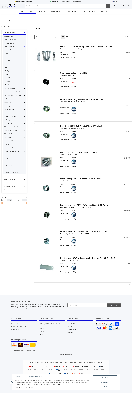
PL (52, 370)
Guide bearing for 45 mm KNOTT (74, 73)
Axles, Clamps (8, 36)
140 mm (97, 60)
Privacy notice (56, 384)
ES (37, 370)
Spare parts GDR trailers (11, 172)
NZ (66, 370)
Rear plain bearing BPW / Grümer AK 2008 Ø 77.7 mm (84, 205)
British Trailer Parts (9, 186)
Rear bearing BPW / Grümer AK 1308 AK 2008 (80, 152)
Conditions (70, 326)
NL (95, 366)
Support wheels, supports (12, 155)
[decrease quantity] (111, 84)
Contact (41, 328)
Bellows (7, 81)
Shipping (70, 332)
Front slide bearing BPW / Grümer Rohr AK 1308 (81, 99)
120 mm (97, 57)
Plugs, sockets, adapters (11, 151)
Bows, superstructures (11, 148)
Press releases (15, 323)
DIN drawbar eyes (10, 85)
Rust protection (8, 183)
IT (30, 370)
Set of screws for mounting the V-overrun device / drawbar (86, 46)
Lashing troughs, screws (11, 169)
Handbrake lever (9, 109)
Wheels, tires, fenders (11, 130)
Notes (41, 334)
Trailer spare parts (9, 32)
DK (44, 370)
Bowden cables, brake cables (13, 92)
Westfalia (8, 78)
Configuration (105, 382)
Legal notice (18, 387)
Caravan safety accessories (12, 141)
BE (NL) (77, 366)
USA (74, 370)
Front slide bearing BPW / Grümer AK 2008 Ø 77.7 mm (84, 231)
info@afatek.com (78, 1)
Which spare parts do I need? (20, 326)
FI (103, 370)
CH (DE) (48, 366)
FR (102, 366)
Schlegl (7, 71)
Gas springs (8, 102)
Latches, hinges (9, 162)
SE (97, 370)
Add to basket (120, 90)
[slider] (2, 203)
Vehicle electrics (9, 113)
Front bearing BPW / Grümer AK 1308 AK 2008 (80, 179)
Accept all (105, 377)
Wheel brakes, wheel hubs (12, 127)
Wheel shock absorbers (11, 134)
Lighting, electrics (9, 88)
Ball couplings (8, 120)
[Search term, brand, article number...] (108, 6)
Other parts (7, 144)
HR (82, 373)
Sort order (39, 37)
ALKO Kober (8, 50)
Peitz (6, 67)
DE (32, 366)
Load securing (8, 123)
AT (39, 366)
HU (60, 373)
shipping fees (32, 350)
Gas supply (7, 106)
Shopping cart (43, 331)
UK (59, 370)
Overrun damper (9, 43)
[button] (115, 6)
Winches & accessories (11, 137)
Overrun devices (9, 46)
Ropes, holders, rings (10, 40)
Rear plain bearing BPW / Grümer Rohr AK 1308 (81, 126)
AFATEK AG (68, 355)
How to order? (15, 329)
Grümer (7, 60)
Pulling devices (8, 165)
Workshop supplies (9, 179)
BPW (6, 53)
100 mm (97, 55)
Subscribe (114, 305)
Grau (6, 57)
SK (67, 373)
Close (105, 386)
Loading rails (8, 158)
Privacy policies (28, 387)
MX (82, 370)
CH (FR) (57, 366)
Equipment (7, 176)
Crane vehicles (8, 190)
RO (74, 373)
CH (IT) (67, 366)
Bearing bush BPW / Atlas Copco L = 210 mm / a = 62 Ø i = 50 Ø (87, 258)
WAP (6, 74)
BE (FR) (86, 366)
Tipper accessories (10, 116)
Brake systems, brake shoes (12, 95)
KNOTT (7, 64)
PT (89, 370)
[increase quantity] (130, 84)
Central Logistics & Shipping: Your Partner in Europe (49, 324)
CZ (52, 373)
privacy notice (32, 306)
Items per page (52, 37)
